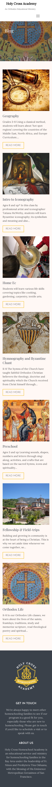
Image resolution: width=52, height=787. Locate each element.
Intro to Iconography (18, 199)
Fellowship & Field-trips (21, 529)
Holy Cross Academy (21, 4)
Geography (11, 116)
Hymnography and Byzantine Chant (24, 360)
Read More (13, 145)
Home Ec (9, 282)
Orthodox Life (13, 609)
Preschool (10, 446)
